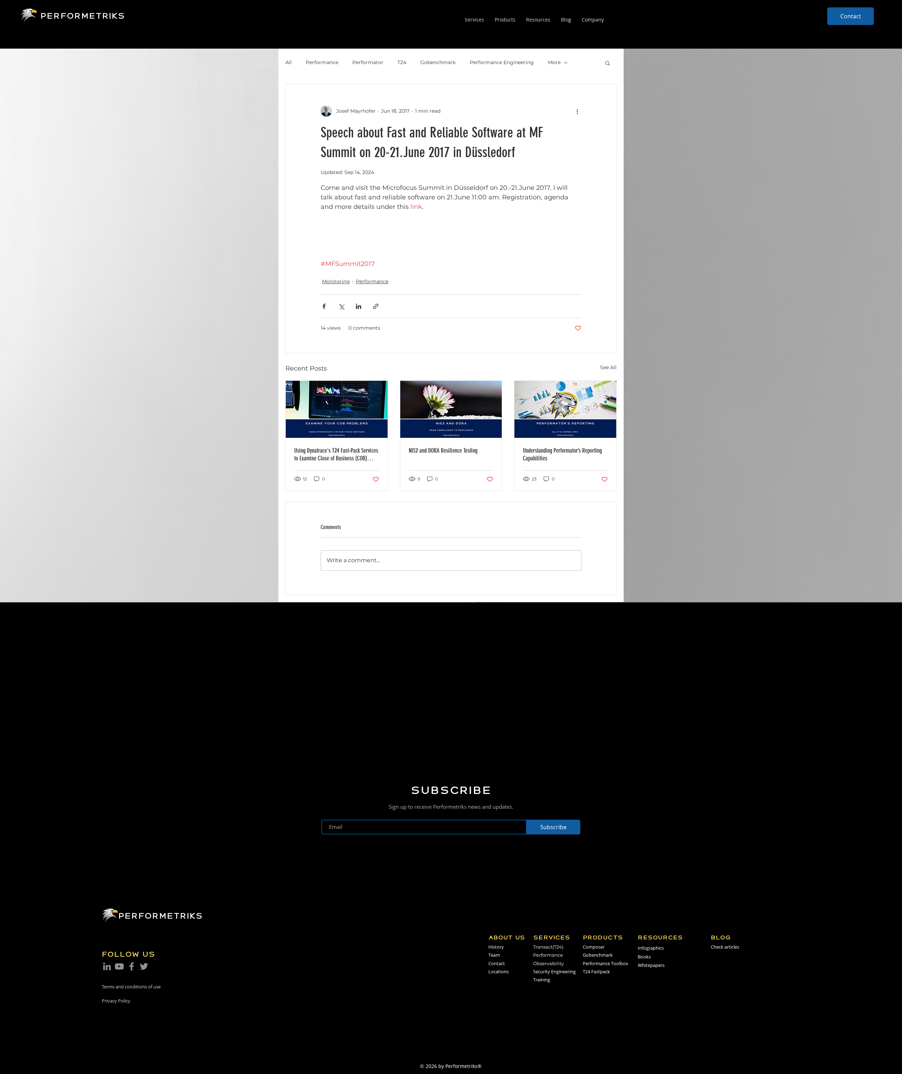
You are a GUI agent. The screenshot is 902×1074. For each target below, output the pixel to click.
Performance (322, 62)
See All (608, 367)
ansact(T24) (550, 947)
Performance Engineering (502, 62)
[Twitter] (143, 966)
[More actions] (577, 111)
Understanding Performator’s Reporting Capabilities (562, 454)
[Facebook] (131, 966)
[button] (607, 63)
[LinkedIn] (106, 966)
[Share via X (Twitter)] (341, 306)
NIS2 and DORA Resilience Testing (443, 450)
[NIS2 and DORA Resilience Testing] (451, 409)
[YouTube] (119, 966)
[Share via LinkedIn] (358, 306)
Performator (367, 62)
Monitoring (336, 281)
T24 (401, 62)
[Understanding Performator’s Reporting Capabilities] (565, 409)
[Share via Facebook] (324, 306)
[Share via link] (375, 306)
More (554, 62)
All (288, 62)
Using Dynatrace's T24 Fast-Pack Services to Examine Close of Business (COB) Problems (336, 454)
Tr (535, 947)
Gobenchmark (438, 62)
